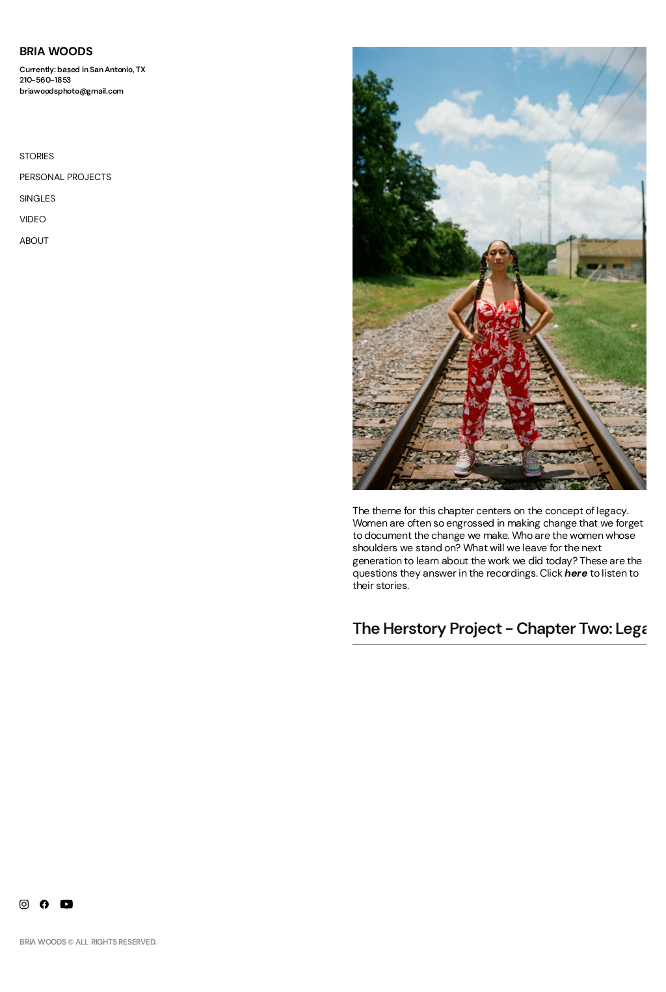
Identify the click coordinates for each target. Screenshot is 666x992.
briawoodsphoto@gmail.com (72, 91)
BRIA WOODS (56, 51)
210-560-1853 (45, 80)
